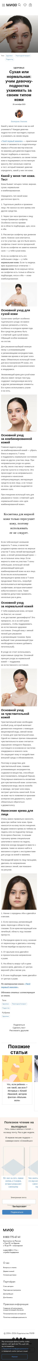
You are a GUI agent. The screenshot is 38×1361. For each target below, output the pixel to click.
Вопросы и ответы (9, 1268)
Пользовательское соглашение (14, 1314)
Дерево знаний (8, 1271)
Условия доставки (9, 1275)
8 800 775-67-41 (11, 1237)
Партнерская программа (12, 1290)
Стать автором (8, 1286)
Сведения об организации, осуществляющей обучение (13, 1309)
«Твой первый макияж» (12, 141)
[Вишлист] (25, 5)
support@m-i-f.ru (10, 1250)
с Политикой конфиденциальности (15, 1349)
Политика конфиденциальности (15, 1317)
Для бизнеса (7, 1297)
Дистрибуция (8, 1294)
